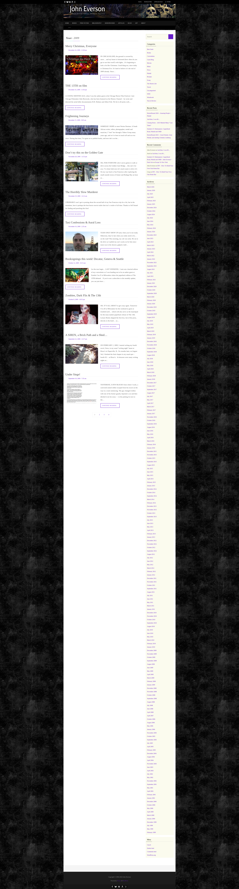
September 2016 (152, 424)
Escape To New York (161, 162)
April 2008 (150, 712)
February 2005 (151, 750)
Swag (148, 80)
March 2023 (150, 245)
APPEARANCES (158, 2)
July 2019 (150, 321)
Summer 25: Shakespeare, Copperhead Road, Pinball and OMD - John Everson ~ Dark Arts (159, 159)
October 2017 (151, 386)
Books (149, 53)
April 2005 (150, 746)
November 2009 (152, 654)
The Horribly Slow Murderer (81, 192)
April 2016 (150, 437)
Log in (149, 845)
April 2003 (150, 770)
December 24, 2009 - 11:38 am (77, 50)
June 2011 (150, 599)
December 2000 (151, 801)
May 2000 (150, 808)
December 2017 (151, 382)
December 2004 (151, 753)
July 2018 (150, 358)
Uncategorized (151, 90)
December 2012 (151, 540)
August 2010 (151, 626)
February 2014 (151, 503)
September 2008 (152, 698)
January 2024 (151, 231)
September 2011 (152, 588)
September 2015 (152, 461)
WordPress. (125, 880)
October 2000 (151, 805)
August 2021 (151, 269)
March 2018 (150, 372)
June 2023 (150, 238)
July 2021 (150, 273)
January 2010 (151, 647)
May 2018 (150, 365)
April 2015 (150, 479)
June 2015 (150, 472)
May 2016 (150, 434)
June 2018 (150, 362)
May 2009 (150, 671)
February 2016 (151, 444)
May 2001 (150, 788)
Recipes (149, 77)
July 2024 (150, 218)
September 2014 (152, 496)
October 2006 (151, 719)
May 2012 (150, 564)
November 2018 (152, 345)
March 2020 (150, 297)
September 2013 (152, 516)
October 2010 (151, 619)
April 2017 (150, 403)
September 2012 (152, 551)
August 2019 (151, 317)
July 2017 (150, 396)
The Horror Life (152, 83)
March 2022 (150, 255)
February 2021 (151, 279)
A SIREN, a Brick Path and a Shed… (86, 334)
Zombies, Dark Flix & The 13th (83, 295)
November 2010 (152, 616)
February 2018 (151, 376)
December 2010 (151, 612)
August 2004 (151, 757)
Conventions (151, 56)
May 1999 (150, 829)
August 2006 (151, 722)
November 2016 (152, 417)
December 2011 (151, 578)
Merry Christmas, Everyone (81, 46)
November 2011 (152, 582)
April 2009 (150, 674)
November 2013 (152, 509)
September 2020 (152, 293)
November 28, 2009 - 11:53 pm (77, 156)
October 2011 (151, 585)
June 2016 (150, 431)
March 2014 (150, 499)
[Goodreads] (74, 1)
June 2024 (150, 221)
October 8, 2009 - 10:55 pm (76, 299)
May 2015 (150, 475)
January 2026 (151, 190)
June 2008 (150, 709)
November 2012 (152, 544)
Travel (149, 87)
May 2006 (150, 726)
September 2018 (152, 352)
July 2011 (150, 595)
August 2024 (151, 214)
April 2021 (150, 276)
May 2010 (150, 637)
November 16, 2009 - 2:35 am (77, 226)
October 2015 (151, 458)
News (148, 70)
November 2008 (152, 691)
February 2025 (151, 200)
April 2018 (150, 369)
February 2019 (151, 334)
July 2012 (150, 558)
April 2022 (150, 252)
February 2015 (151, 482)
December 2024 (151, 207)
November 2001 (152, 781)
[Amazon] (72, 1)
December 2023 (151, 235)
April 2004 (150, 760)
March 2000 (150, 815)
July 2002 (150, 774)
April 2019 (150, 328)
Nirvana (119, 880)
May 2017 (150, 400)
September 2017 (152, 389)
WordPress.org (151, 855)
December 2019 (151, 307)
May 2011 (150, 602)
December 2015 (151, 451)
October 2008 (151, 695)
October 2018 (151, 348)
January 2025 (151, 204)
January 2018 (151, 379)
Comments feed (151, 851)
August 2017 (151, 393)
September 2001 (152, 784)
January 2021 (151, 283)
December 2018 (151, 341)
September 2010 (152, 623)
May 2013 (150, 527)
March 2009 (150, 678)
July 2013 (150, 520)
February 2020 (151, 300)
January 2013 (151, 537)
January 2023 (151, 249)
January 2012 (151, 575)
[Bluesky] (67, 1)
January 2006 (151, 729)
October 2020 (151, 290)
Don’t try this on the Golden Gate (84, 152)
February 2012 (151, 571)
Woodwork (150, 97)
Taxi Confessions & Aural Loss (83, 222)
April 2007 (150, 715)
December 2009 (151, 650)
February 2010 (151, 643)
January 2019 (151, 338)
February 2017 (151, 410)
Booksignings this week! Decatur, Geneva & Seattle (94, 258)
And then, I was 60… (153, 119)
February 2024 (151, 228)
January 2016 (151, 448)
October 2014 (151, 492)
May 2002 (150, 777)
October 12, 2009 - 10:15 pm (77, 263)
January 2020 (151, 303)
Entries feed (150, 848)
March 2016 (150, 441)
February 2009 (151, 681)
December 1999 (151, 822)
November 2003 (152, 764)
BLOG (140, 2)
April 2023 (150, 242)
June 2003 (150, 767)
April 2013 (150, 530)
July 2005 (150, 743)
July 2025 (150, 194)
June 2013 (150, 523)
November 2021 (152, 262)
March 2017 (150, 406)
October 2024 (151, 211)
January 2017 (151, 413)
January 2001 (151, 798)
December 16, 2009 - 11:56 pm (77, 90)
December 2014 (151, 489)
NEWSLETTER (148, 2)
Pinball (149, 73)
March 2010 (150, 640)
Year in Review (151, 101)
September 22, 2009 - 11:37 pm (77, 339)
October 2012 (151, 547)
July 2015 (150, 468)
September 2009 (152, 661)
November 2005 (152, 733)
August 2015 (151, 465)
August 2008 (151, 702)
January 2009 (151, 685)
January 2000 (151, 818)
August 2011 (151, 592)
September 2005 (152, 740)
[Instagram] (69, 1)
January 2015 (151, 485)
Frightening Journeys (77, 116)
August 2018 (151, 355)
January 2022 (151, 259)
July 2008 (150, 705)
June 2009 (150, 667)
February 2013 (151, 534)
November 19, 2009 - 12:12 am (77, 196)
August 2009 (151, 664)
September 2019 (152, 314)
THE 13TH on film (76, 85)
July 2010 (150, 630)
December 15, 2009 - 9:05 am (77, 120)
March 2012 (150, 568)
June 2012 (150, 561)
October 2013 (151, 513)
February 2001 (151, 794)
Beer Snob (150, 49)
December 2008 (151, 688)
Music (149, 66)
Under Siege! (72, 374)
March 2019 (150, 331)
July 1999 (150, 825)
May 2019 (150, 324)
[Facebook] (64, 1)
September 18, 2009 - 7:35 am (77, 378)
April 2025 (150, 197)
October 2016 (151, 420)
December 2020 (151, 286)
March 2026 (150, 187)
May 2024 (150, 225)
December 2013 (151, 506)
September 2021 (152, 266)
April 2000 (150, 812)
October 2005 (151, 736)
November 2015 (152, 455)
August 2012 (151, 554)
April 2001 (150, 791)
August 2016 (151, 427)
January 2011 (151, 609)
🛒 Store (168, 2)
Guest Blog (150, 59)
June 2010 (150, 633)
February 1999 (151, 832)
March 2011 (150, 606)
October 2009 (151, 657)
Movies (149, 63)
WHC (149, 94)
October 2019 (151, 310)
